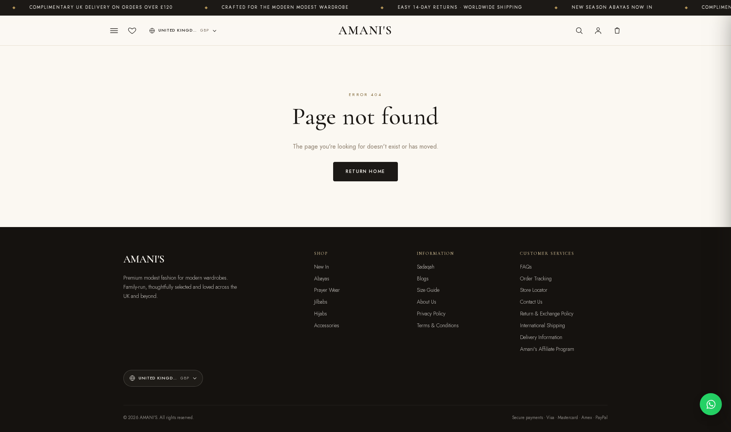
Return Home (365, 171)
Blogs (423, 278)
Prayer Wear (327, 290)
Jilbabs (320, 302)
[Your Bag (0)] (617, 30)
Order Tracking (536, 278)
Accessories (326, 325)
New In (321, 266)
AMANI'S (365, 30)
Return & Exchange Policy (546, 313)
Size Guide (428, 290)
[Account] (598, 30)
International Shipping (542, 325)
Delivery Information (541, 337)
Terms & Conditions (438, 325)
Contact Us (531, 302)
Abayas (321, 278)
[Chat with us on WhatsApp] (711, 404)
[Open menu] (114, 30)
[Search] (579, 30)
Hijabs (320, 313)
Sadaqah (425, 266)
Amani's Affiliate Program (547, 349)
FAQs (526, 266)
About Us (426, 302)
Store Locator (533, 290)
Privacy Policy (431, 313)
